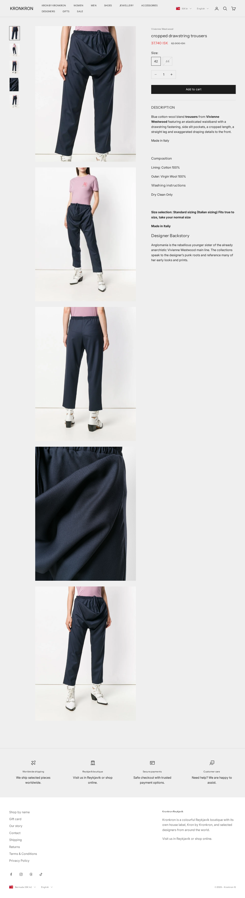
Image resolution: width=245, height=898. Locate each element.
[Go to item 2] (14, 50)
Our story (15, 826)
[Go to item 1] (14, 33)
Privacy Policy (19, 860)
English (201, 8)
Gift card (15, 819)
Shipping (15, 840)
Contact (14, 833)
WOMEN (78, 5)
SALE (80, 11)
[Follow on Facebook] (11, 874)
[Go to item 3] (14, 67)
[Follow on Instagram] (21, 874)
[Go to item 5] (14, 102)
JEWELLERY (126, 5)
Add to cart (193, 89)
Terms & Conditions (23, 854)
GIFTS (66, 11)
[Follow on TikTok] (41, 874)
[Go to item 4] (14, 85)
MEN (93, 5)
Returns (14, 847)
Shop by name (19, 812)
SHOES (108, 5)
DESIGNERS (48, 11)
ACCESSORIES (149, 5)
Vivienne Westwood (162, 28)
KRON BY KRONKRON (54, 5)
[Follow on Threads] (31, 874)
